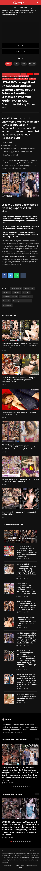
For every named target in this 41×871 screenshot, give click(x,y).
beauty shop (29, 288)
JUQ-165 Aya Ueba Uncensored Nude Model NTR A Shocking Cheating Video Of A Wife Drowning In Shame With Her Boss (26, 605)
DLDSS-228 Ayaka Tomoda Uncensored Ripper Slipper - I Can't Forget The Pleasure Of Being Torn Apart (20, 234)
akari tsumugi (16, 288)
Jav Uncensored (23, 76)
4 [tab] (17, 786)
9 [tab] (27, 786)
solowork (6, 301)
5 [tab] (19, 786)
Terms (20, 867)
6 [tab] (21, 786)
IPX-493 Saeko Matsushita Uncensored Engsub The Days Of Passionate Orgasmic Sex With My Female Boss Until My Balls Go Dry (19, 447)
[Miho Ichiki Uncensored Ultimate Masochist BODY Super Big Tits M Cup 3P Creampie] (9, 699)
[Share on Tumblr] (23, 275)
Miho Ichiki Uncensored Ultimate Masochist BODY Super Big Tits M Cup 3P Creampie (26, 697)
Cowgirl (23, 74)
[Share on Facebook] (4, 275)
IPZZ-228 (26, 293)
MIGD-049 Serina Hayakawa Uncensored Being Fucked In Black (20, 513)
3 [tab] (15, 786)
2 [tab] (13, 786)
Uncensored (7, 305)
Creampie (30, 74)
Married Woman (6, 79)
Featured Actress (7, 76)
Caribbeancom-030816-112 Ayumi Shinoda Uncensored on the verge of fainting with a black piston (26, 621)
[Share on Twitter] (10, 275)
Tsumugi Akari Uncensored (21, 301)
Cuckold (36, 74)
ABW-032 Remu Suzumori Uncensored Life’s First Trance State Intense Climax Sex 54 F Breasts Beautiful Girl (20, 345)
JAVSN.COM (20, 865)
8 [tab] (25, 786)
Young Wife (32, 79)
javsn (12, 540)
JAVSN (4, 724)
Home (3, 8)
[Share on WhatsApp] (16, 275)
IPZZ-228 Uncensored (10, 297)
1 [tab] (11, 786)
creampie (6, 293)
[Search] (38, 2)
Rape (19, 79)
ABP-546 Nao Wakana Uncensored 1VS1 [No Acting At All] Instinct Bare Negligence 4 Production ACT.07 (18, 380)
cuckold (16, 293)
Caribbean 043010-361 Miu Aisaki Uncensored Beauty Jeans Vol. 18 (19, 413)
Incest (15, 76)
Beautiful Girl (13, 8)
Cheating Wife (16, 74)
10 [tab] (29, 786)
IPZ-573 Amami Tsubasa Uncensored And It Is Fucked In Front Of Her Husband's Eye (21, 227)
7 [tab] (23, 786)
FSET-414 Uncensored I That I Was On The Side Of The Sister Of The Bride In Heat (20, 480)
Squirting (25, 79)
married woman (26, 297)
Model (14, 79)
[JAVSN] (20, 2)
